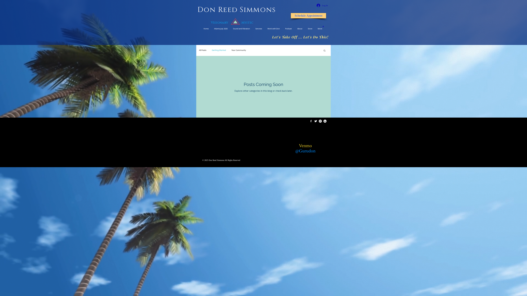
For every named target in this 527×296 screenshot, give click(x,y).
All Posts (202, 50)
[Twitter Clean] (315, 121)
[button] (324, 50)
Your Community (238, 50)
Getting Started (219, 50)
